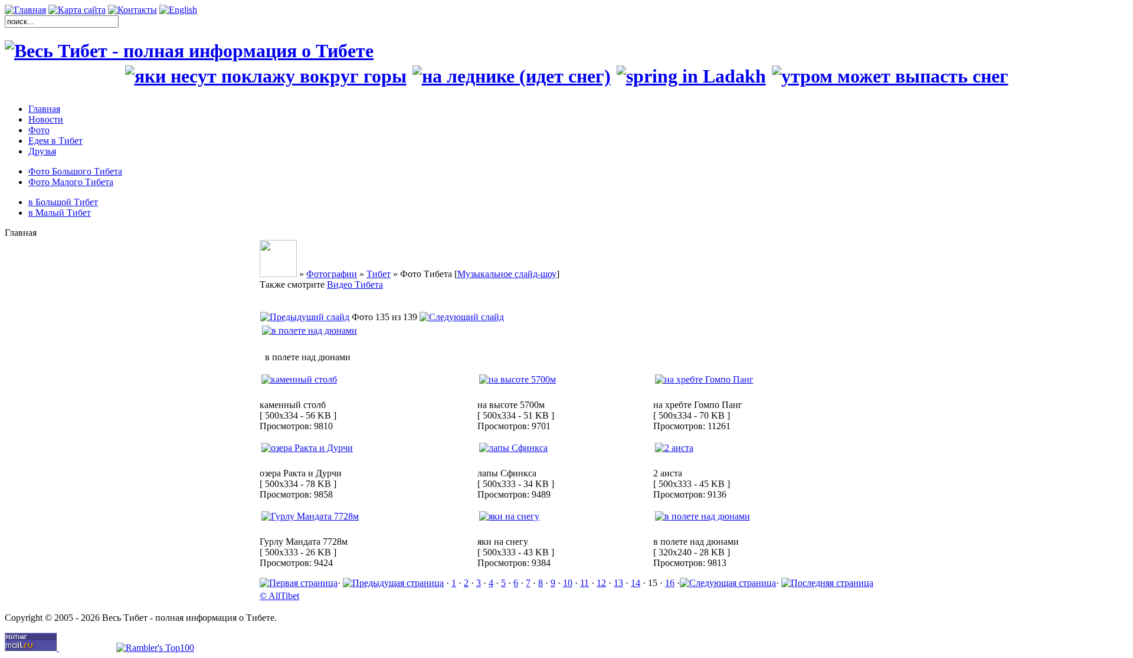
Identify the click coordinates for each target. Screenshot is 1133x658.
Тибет (378, 274)
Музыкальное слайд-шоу (506, 274)
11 (584, 583)
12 (601, 583)
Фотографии (331, 274)
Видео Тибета (355, 284)
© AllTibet (279, 596)
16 (669, 583)
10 (567, 583)
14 (635, 583)
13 (618, 583)
